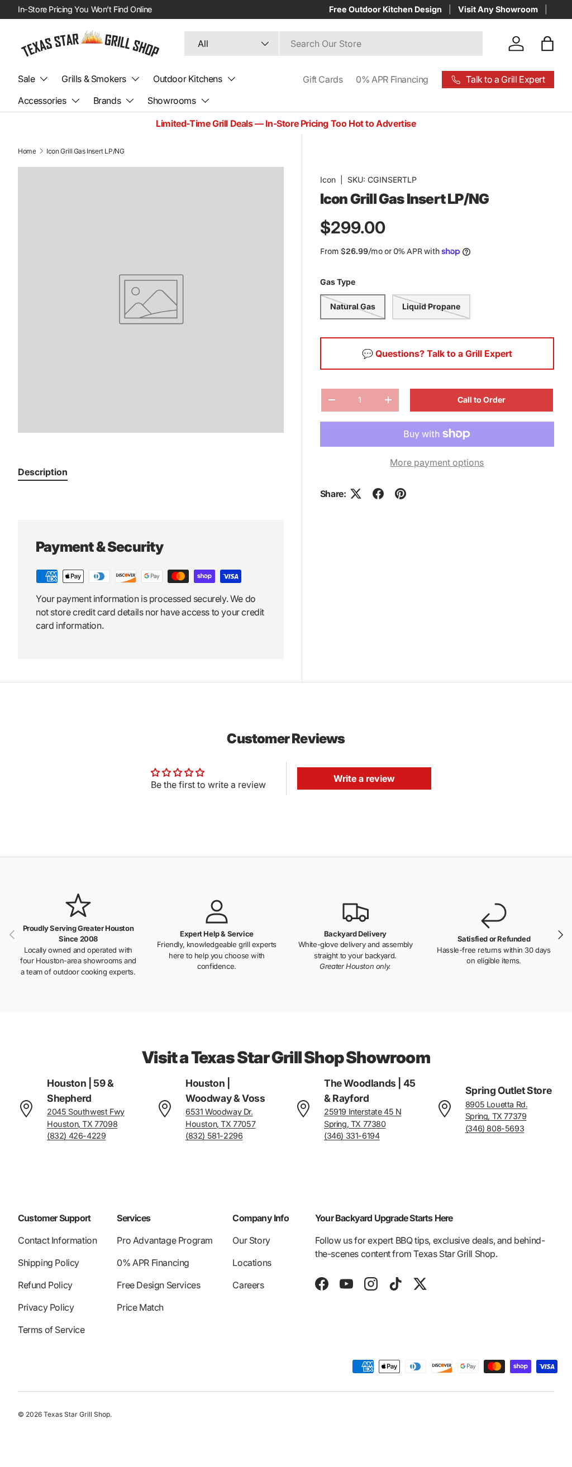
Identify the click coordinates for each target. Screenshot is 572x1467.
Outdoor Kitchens (187, 78)
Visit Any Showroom (498, 9)
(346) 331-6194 (351, 1135)
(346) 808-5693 (494, 1128)
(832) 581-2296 (213, 1135)
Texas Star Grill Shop (77, 1414)
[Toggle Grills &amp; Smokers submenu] (135, 78)
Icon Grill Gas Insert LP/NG (85, 151)
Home (27, 151)
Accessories (42, 100)
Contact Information (57, 1240)
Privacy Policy (46, 1307)
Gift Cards (322, 79)
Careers (248, 1285)
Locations (251, 1262)
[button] (547, 43)
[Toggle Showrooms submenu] (205, 100)
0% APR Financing (392, 79)
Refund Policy (45, 1285)
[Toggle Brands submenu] (129, 100)
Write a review (364, 778)
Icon (328, 179)
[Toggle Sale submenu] (43, 78)
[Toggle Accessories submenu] (75, 100)
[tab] (43, 472)
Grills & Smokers (93, 78)
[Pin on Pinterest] (400, 493)
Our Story (251, 1240)
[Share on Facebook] (378, 493)
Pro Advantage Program (165, 1240)
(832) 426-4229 (76, 1135)
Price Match (140, 1307)
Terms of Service (51, 1329)
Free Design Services (158, 1285)
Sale (26, 78)
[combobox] (333, 43)
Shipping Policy (48, 1262)
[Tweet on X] (356, 493)
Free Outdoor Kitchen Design (385, 9)
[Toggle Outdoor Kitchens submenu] (231, 78)
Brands (107, 100)
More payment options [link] (437, 462)
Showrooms (171, 100)
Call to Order (481, 399)
